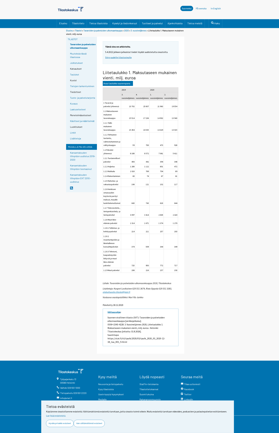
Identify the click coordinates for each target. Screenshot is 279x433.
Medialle (102, 399)
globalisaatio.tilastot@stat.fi (116, 292)
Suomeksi (187, 8)
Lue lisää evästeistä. (56, 415)
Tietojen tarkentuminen (82, 86)
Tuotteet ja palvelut (152, 23)
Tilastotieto (78, 23)
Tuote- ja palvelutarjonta (82, 97)
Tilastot (78, 30)
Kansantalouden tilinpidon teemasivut (81, 167)
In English (216, 8)
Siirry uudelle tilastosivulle (118, 57)
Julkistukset (76, 62)
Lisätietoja (75, 138)
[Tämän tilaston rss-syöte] (83, 189)
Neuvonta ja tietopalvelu (110, 384)
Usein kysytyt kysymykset (111, 394)
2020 (126, 30)
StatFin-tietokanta (149, 384)
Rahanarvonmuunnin (150, 399)
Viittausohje (114, 312)
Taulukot (74, 74)
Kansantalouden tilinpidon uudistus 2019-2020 (82, 156)
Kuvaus (74, 103)
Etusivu (63, 23)
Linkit (73, 132)
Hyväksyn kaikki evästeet (60, 423)
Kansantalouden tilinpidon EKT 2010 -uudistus (80, 178)
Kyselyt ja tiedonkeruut (124, 23)
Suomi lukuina (147, 394)
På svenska (201, 8)
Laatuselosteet (78, 109)
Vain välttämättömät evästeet (89, 423)
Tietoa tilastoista (98, 23)
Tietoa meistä (194, 23)
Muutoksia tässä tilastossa (78, 55)
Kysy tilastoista (106, 389)
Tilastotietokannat (149, 389)
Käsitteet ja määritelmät (82, 121)
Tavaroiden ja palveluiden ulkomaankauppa (103, 30)
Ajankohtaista (175, 23)
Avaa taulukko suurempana (116, 83)
